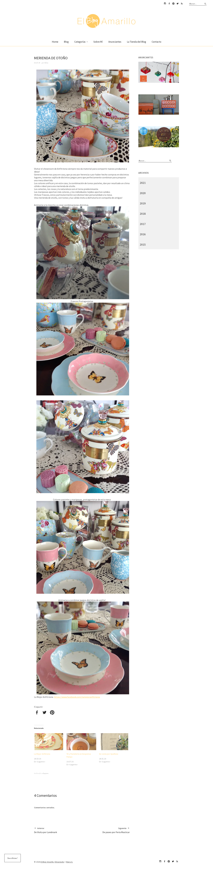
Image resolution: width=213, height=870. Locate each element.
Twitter (177, 3)
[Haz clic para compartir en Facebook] (37, 713)
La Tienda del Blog (136, 41)
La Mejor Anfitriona (42, 754)
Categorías (79, 41)
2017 (143, 224)
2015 (143, 244)
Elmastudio (59, 862)
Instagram (165, 3)
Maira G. (69, 862)
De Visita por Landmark (45, 830)
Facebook (169, 3)
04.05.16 (37, 63)
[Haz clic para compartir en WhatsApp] (60, 713)
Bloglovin (182, 3)
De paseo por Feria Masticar (116, 830)
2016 (143, 234)
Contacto (156, 41)
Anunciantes (114, 41)
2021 (143, 183)
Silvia (46, 63)
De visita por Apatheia (108, 754)
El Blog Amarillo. (47, 862)
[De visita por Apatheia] (114, 741)
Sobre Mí (98, 41)
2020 (143, 193)
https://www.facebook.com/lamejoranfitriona (77, 696)
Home (55, 41)
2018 (143, 213)
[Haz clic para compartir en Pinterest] (52, 713)
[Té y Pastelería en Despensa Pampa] (81, 741)
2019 (143, 203)
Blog (66, 41)
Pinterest (173, 3)
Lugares (45, 773)
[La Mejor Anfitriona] (49, 741)
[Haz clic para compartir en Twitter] (44, 713)
